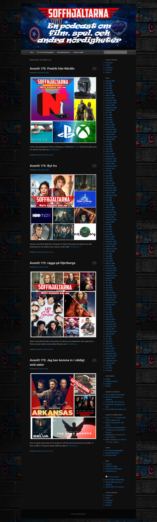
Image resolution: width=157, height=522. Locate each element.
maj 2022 (109, 200)
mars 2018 (109, 317)
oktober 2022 (110, 193)
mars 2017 (109, 346)
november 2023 (111, 161)
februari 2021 (110, 236)
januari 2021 (110, 239)
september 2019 (111, 275)
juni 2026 (109, 86)
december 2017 (111, 324)
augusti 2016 (110, 363)
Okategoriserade (111, 381)
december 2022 (111, 188)
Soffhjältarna (113, 477)
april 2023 (109, 178)
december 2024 (111, 129)
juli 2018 (109, 307)
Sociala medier (78, 52)
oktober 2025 (110, 105)
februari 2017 (110, 348)
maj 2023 (109, 176)
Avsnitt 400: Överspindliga (115, 394)
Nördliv (76, 146)
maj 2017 (109, 341)
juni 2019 (109, 283)
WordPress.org (111, 471)
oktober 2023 (110, 163)
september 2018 (111, 302)
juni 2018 (109, 309)
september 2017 (111, 331)
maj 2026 (109, 88)
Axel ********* (110, 417)
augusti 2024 (110, 139)
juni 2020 (109, 253)
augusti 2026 (110, 81)
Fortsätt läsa (55, 149)
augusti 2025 (110, 110)
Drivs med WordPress (78, 514)
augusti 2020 (110, 251)
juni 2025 (109, 115)
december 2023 (111, 159)
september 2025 (111, 107)
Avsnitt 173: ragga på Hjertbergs (52, 263)
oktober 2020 (110, 246)
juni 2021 (109, 227)
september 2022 (111, 195)
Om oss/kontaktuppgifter (45, 52)
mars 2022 (109, 205)
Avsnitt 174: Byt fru (43, 165)
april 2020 (109, 258)
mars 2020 (109, 261)
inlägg (108, 379)
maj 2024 (109, 146)
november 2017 (111, 326)
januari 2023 (110, 185)
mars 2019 (109, 290)
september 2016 (111, 360)
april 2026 (109, 90)
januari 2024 (110, 156)
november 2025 (111, 103)
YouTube (109, 70)
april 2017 (109, 343)
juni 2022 (109, 197)
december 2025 (111, 100)
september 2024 (111, 137)
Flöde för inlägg (111, 466)
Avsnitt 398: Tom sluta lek (115, 402)
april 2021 (109, 231)
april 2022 (109, 202)
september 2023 (111, 166)
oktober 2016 (110, 358)
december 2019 (111, 268)
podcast (39, 155)
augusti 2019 (110, 278)
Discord (108, 72)
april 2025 (109, 120)
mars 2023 (109, 180)
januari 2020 (110, 266)
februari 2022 (110, 207)
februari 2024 (110, 154)
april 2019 (109, 287)
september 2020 (111, 249)
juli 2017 (109, 336)
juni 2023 (109, 173)
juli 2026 (109, 83)
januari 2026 (110, 98)
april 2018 (109, 314)
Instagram (109, 67)
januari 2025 (110, 127)
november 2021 (111, 215)
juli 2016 (109, 365)
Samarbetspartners (63, 52)
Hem (31, 52)
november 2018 (111, 297)
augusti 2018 (110, 305)
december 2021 (111, 212)
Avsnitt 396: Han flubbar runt (116, 409)
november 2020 (111, 244)
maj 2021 (109, 229)
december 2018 (111, 295)
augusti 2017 (110, 334)
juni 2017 (109, 339)
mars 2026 (109, 93)
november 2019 (111, 270)
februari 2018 (110, 319)
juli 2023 (109, 171)
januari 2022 (110, 210)
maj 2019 (109, 285)
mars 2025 (109, 122)
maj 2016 (109, 370)
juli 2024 (109, 142)
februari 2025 (110, 124)
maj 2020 (109, 256)
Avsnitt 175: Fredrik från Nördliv (52, 68)
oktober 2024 (110, 134)
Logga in (109, 464)
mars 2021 (109, 234)
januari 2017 (110, 351)
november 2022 (111, 190)
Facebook (109, 63)
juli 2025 (109, 112)
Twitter (108, 65)
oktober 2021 (110, 217)
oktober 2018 (110, 300)
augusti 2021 (110, 222)
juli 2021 (109, 224)
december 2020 (111, 241)
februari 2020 (110, 263)
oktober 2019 (110, 273)
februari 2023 (110, 183)
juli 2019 (109, 280)
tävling (108, 386)
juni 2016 (109, 368)
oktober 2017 (110, 329)
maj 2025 (109, 117)
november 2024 (111, 132)
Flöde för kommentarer (114, 469)
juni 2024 (109, 144)
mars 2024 (109, 151)
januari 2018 (110, 322)
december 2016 (111, 353)
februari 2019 (110, 292)
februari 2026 (110, 95)
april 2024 (109, 149)
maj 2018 (109, 312)
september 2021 (111, 219)
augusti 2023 (110, 168)
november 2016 (111, 356)
